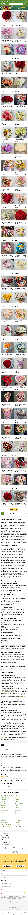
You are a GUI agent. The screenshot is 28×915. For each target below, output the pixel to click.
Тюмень (17, 814)
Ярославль (17, 822)
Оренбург (17, 799)
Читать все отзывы (5, 786)
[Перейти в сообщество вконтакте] (5, 848)
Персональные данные (6, 883)
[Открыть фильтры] (26, 4)
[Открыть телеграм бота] (14, 848)
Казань (2, 816)
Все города (17, 824)
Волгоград (3, 805)
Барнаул (3, 801)
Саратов (17, 807)
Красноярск (4, 822)
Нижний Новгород (5, 826)
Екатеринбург (4, 809)
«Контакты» (22, 696)
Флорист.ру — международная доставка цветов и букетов (14, 907)
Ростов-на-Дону (19, 803)
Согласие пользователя (7, 890)
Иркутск (3, 814)
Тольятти (17, 812)
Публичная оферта (5, 886)
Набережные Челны (6, 824)
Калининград (4, 818)
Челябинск (17, 820)
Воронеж (3, 807)
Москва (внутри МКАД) (6, 795)
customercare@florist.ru (6, 691)
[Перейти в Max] (22, 848)
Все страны (18, 826)
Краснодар (3, 820)
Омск (16, 797)
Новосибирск (18, 795)
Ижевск (3, 812)
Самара (17, 805)
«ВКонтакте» (4, 737)
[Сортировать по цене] (24, 4)
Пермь (16, 801)
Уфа (16, 818)
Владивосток (4, 803)
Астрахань (3, 799)
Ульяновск (17, 816)
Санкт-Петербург (5, 797)
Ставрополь (18, 809)
